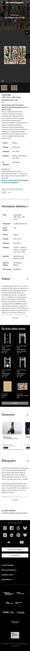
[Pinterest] (18, 535)
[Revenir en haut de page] (26, 647)
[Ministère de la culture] (15, 635)
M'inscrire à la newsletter (15, 549)
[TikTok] (5, 535)
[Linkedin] (11, 535)
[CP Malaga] (20, 604)
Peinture (14, 143)
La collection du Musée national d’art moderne (14, 513)
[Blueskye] (25, 528)
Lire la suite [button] (15, 318)
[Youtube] (21, 542)
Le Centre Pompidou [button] (8, 565)
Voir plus (15, 403)
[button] (15, 207)
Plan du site (12, 643)
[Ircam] (21, 594)
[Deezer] (25, 535)
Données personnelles (23, 643)
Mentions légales (5, 643)
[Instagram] (5, 528)
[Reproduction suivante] (28, 56)
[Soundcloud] (8, 542)
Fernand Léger (6, 95)
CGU (17, 643)
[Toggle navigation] (27, 2)
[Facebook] (11, 528)
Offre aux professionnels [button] (9, 570)
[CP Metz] (10, 604)
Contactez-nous (15, 555)
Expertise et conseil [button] (7, 575)
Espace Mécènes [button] (7, 579)
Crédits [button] (2, 81)
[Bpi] (9, 594)
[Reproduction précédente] (2, 56)
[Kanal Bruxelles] (9, 614)
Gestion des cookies (15, 646)
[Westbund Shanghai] (21, 614)
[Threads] (18, 528)
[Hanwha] (15, 623)
